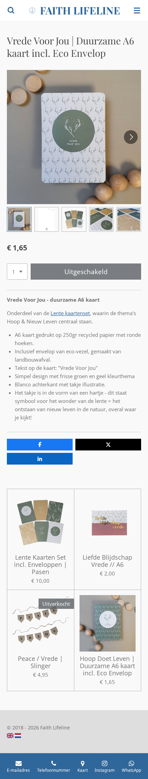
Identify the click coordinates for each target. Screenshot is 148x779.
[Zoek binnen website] (11, 10)
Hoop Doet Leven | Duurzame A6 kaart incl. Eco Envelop (107, 666)
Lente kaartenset (70, 313)
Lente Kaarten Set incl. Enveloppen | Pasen (40, 564)
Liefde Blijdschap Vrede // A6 (107, 561)
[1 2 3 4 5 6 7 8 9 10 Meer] (17, 271)
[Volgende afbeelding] (131, 137)
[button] (19, 219)
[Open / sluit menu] (137, 10)
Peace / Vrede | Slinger (40, 662)
